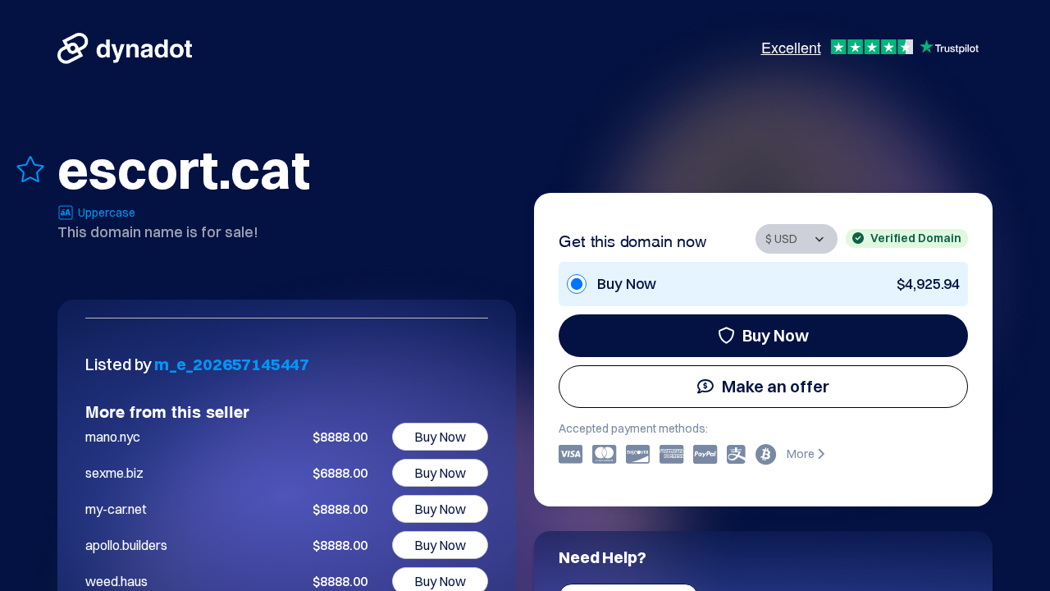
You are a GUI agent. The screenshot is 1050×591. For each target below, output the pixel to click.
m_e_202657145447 (231, 364)
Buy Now (775, 335)
